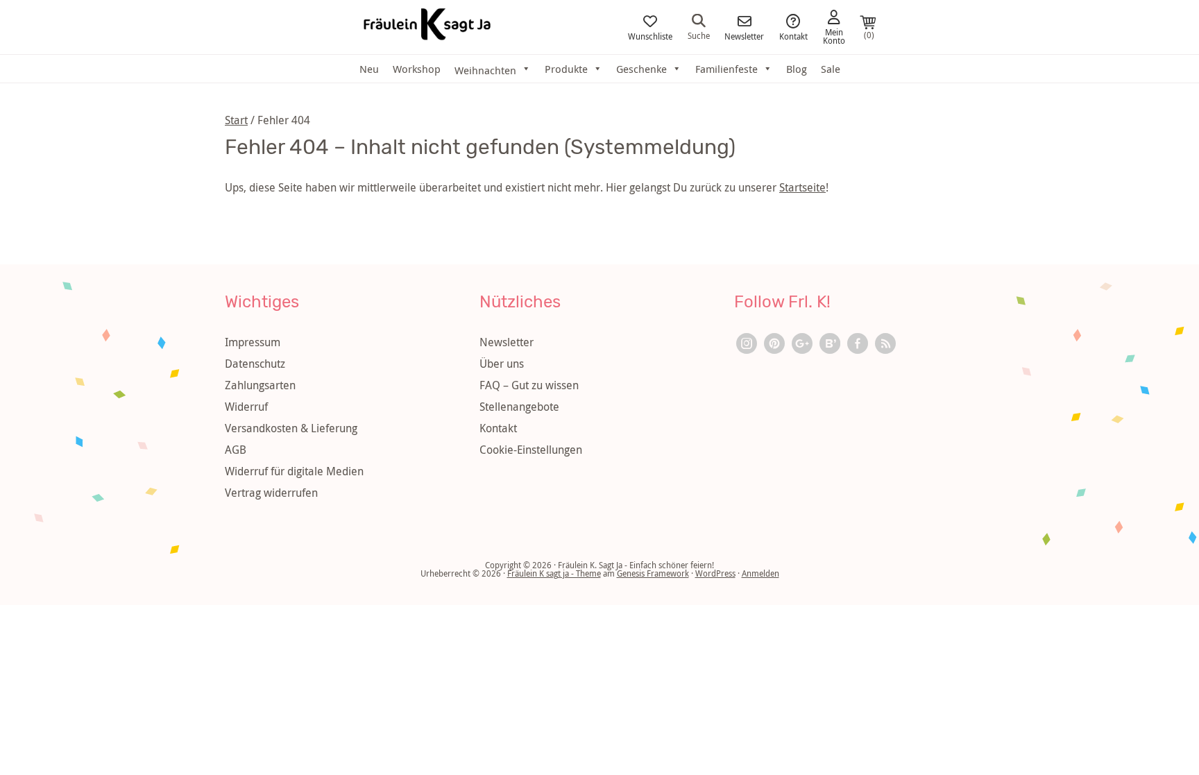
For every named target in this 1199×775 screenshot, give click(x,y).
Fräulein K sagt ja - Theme (554, 573)
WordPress (715, 573)
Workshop (417, 69)
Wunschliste (650, 35)
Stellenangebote (519, 406)
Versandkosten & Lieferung (291, 428)
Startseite (802, 187)
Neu (369, 69)
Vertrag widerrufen (271, 492)
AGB (235, 449)
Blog (796, 69)
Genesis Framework (653, 573)
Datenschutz (255, 363)
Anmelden (760, 573)
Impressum (252, 342)
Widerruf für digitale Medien (294, 471)
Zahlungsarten (260, 385)
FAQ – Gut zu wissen (529, 385)
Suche (699, 35)
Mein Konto (834, 35)
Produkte (566, 69)
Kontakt (793, 35)
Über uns (501, 363)
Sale (830, 69)
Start (236, 120)
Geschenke (641, 69)
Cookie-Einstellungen (530, 449)
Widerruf (246, 406)
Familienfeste (726, 69)
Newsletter (744, 35)
